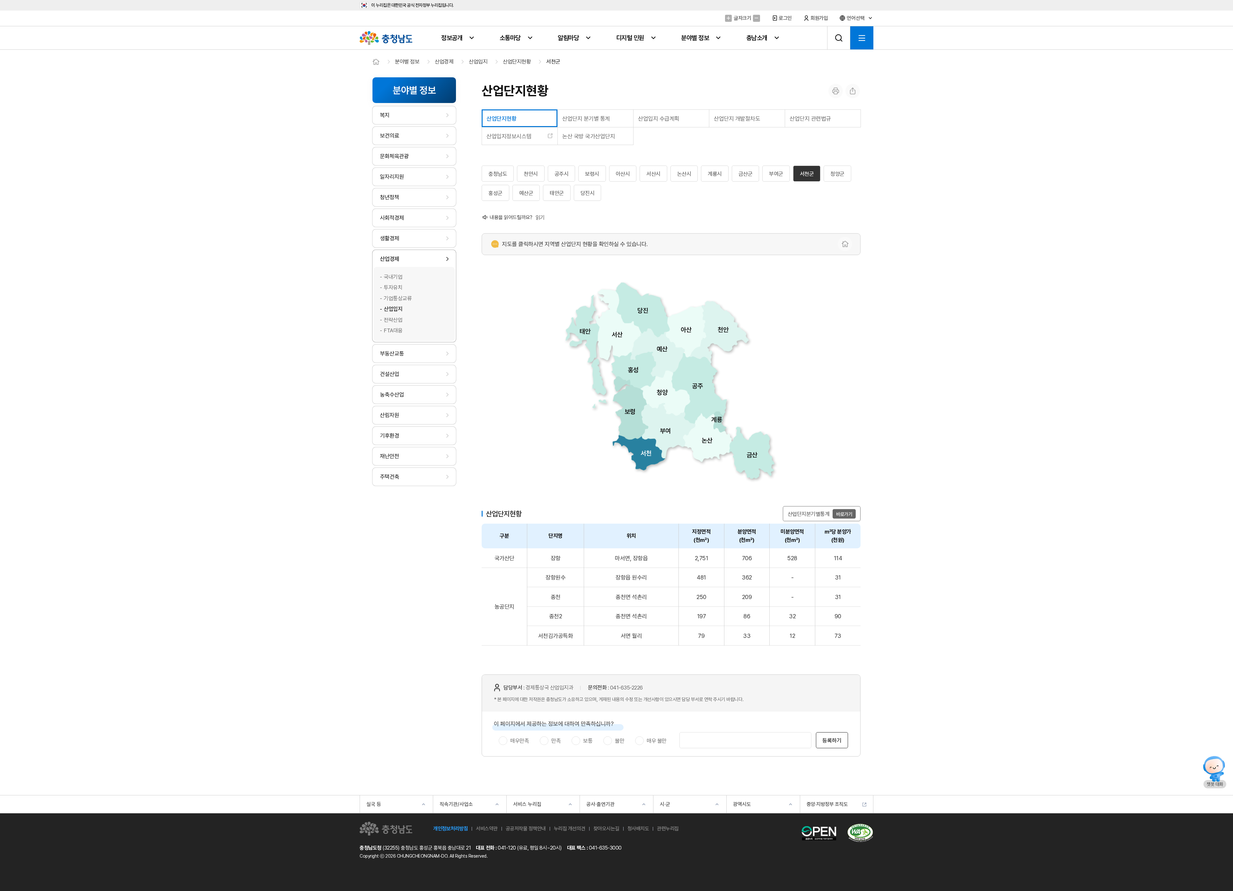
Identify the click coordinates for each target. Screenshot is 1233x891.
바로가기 (844, 514)
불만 (619, 741)
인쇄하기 (835, 91)
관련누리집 (668, 829)
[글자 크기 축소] (756, 18)
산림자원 (389, 415)
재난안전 (389, 456)
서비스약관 (487, 829)
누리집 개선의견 (569, 829)
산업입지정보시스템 (508, 136)
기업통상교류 (398, 298)
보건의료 (389, 135)
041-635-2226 (626, 687)
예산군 (526, 193)
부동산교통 (392, 353)
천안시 (531, 174)
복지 (384, 115)
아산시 (623, 174)
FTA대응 (393, 330)
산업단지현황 (517, 61)
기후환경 (389, 435)
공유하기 (852, 91)
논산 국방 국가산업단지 (588, 136)
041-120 (507, 848)
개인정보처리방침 (450, 829)
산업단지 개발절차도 (737, 118)
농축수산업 (392, 394)
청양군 (837, 174)
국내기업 (393, 277)
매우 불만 (657, 741)
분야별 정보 (407, 61)
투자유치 (393, 287)
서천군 (553, 61)
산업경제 (444, 61)
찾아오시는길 (606, 829)
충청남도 (497, 174)
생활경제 (389, 238)
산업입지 (478, 61)
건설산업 (389, 374)
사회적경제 (392, 217)
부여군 (776, 174)
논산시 (684, 174)
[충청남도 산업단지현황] (845, 244)
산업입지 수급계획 (658, 118)
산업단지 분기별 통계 (586, 118)
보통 (587, 741)
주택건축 (389, 476)
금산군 (746, 174)
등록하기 (832, 740)
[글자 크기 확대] (728, 18)
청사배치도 (638, 829)
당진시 (588, 193)
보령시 (592, 174)
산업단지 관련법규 (810, 118)
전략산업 (393, 320)
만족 (556, 741)
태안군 (557, 193)
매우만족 (519, 741)
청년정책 (389, 197)
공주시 (562, 174)
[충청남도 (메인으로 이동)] (386, 828)
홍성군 (495, 193)
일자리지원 (392, 176)
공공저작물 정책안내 (526, 829)
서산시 (653, 174)
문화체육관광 (394, 156)
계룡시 (715, 174)
